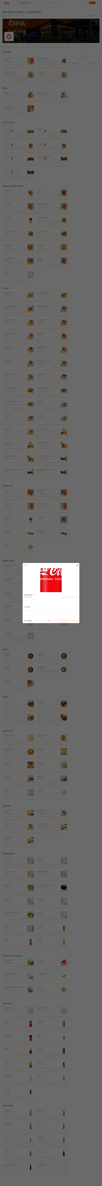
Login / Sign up (64, 620)
